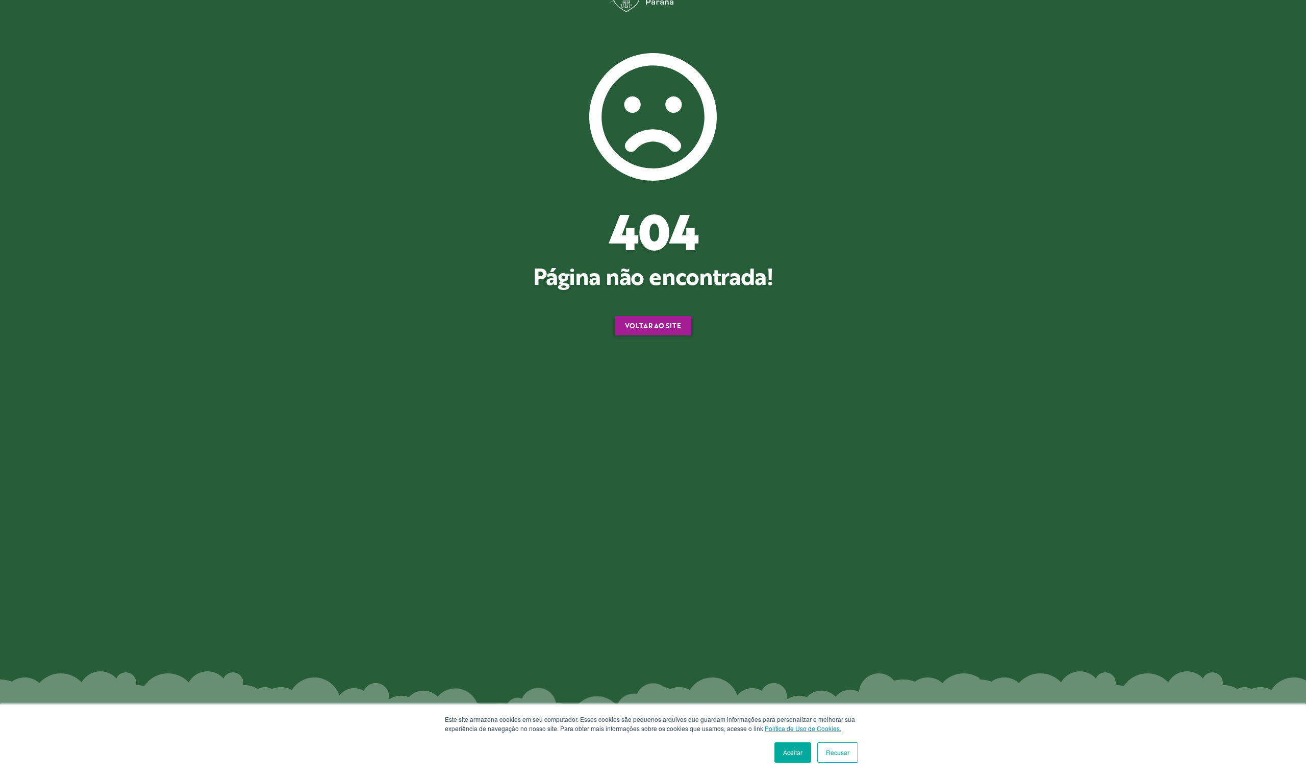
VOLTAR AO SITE (653, 326)
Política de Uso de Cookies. (803, 728)
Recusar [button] (837, 752)
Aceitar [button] (792, 752)
